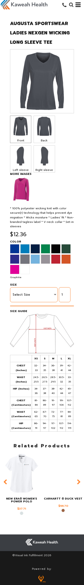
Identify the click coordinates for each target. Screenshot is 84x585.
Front (20, 140)
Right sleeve (44, 170)
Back (44, 140)
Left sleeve (21, 170)
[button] (71, 4)
